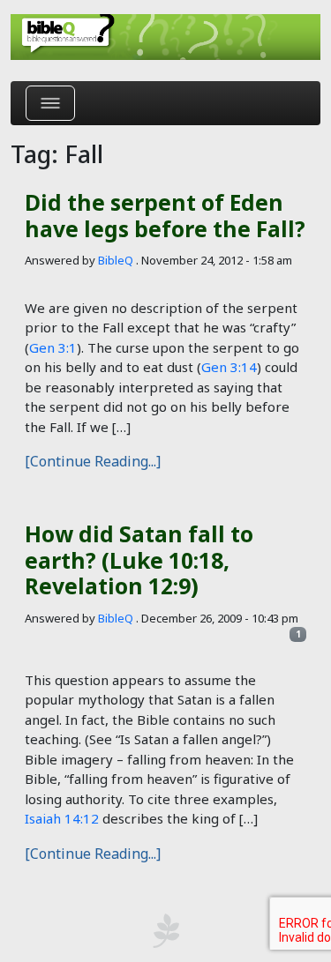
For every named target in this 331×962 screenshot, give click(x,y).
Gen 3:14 (229, 367)
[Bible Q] (165, 37)
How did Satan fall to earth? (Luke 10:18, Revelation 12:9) (139, 559)
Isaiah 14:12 (62, 818)
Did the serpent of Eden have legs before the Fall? (165, 215)
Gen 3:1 (53, 347)
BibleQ (115, 260)
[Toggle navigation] (50, 103)
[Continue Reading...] (93, 461)
